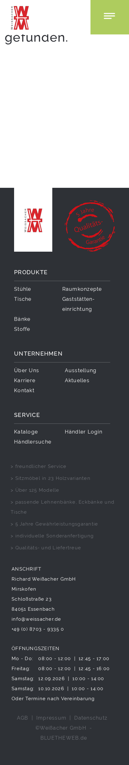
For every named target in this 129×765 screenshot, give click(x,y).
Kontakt (24, 390)
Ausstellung (81, 370)
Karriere (24, 380)
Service (27, 415)
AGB (22, 718)
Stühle (22, 289)
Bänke (22, 319)
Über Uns (26, 370)
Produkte (31, 272)
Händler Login (83, 432)
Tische (23, 299)
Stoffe (22, 329)
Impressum (51, 718)
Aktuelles (77, 380)
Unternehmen (38, 353)
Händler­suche (32, 442)
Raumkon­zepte (82, 289)
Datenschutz (90, 718)
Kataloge (26, 432)
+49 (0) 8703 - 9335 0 (38, 629)
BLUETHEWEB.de (63, 738)
